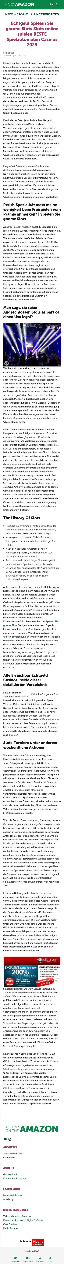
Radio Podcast (11, 1228)
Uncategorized (46, 14)
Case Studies (10, 1224)
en (51, 4)
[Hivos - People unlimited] (37, 1242)
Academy (8, 1199)
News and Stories (12, 1195)
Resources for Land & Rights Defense (23, 1220)
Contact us (9, 1157)
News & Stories (17, 14)
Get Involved (10, 1174)
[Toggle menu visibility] (5, 4)
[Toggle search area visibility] (58, 5)
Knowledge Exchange (14, 1178)
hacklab (10, 53)
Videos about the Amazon (17, 1216)
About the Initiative (13, 1153)
